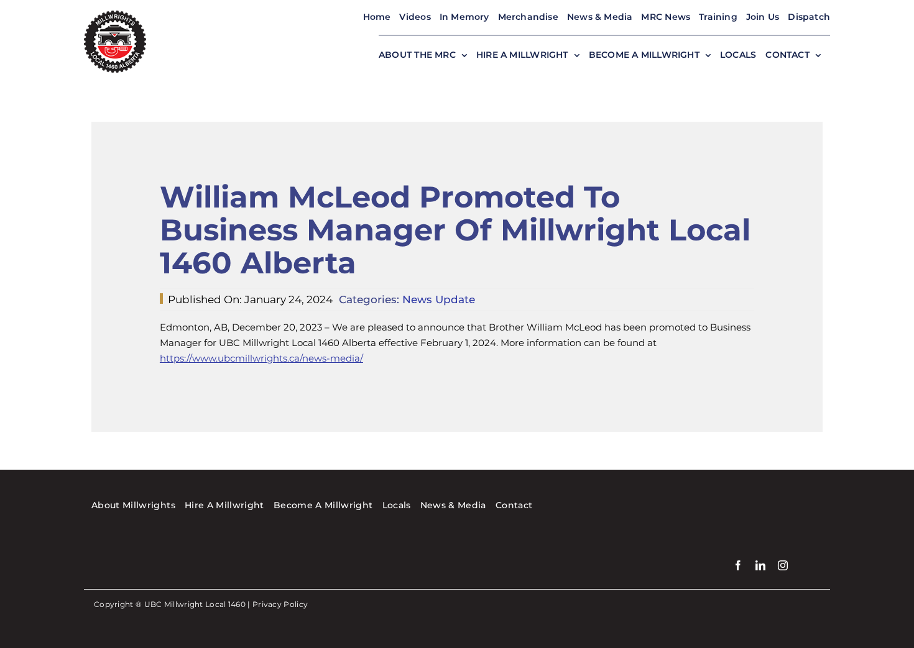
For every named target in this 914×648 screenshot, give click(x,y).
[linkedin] (760, 565)
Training (718, 16)
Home (377, 16)
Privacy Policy (280, 604)
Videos (414, 16)
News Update (438, 299)
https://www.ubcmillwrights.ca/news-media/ (261, 358)
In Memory (464, 16)
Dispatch (809, 16)
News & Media (600, 16)
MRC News (665, 16)
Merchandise (528, 16)
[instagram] (783, 565)
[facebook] (738, 565)
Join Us (762, 16)
